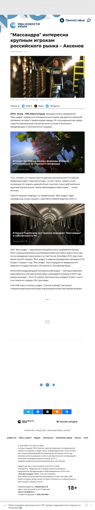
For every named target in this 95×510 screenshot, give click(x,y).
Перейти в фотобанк (46, 100)
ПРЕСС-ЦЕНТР (25, 438)
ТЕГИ (85, 438)
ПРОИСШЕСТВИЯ (54, 430)
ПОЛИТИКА (29, 430)
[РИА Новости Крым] (24, 25)
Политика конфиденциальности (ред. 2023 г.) (37, 458)
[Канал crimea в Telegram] (28, 411)
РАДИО (37, 438)
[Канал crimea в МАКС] (66, 411)
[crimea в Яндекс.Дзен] (47, 411)
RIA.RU (78, 438)
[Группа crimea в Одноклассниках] (57, 411)
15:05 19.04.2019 (16, 52)
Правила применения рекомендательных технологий (41, 461)
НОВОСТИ (11, 438)
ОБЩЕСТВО (41, 430)
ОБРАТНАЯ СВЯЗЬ (64, 438)
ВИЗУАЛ (67, 430)
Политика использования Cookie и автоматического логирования (47, 456)
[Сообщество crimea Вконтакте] (38, 411)
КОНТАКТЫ (48, 438)
